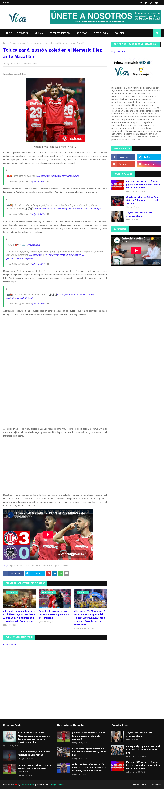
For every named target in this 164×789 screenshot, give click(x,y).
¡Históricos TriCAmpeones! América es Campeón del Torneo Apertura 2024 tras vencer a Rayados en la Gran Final (89, 617)
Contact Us (156, 784)
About (145, 784)
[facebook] (141, 2)
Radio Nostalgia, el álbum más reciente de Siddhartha (34, 753)
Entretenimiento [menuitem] (60, 33)
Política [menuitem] (119, 33)
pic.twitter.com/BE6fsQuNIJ (19, 297)
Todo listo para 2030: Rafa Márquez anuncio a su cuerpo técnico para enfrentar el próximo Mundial (34, 737)
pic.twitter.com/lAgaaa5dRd (65, 175)
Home (6, 2)
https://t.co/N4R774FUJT (83, 294)
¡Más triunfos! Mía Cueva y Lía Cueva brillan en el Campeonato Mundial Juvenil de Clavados (89, 767)
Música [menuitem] (39, 33)
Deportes (29, 565)
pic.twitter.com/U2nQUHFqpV (87, 208)
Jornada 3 (47, 565)
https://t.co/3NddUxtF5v (72, 254)
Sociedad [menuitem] (82, 33)
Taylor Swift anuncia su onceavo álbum (139, 214)
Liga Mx (57, 565)
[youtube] (156, 2)
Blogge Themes (57, 784)
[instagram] (151, 2)
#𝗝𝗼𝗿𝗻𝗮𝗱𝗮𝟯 (33, 244)
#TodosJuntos (43, 175)
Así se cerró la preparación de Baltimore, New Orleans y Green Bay (89, 751)
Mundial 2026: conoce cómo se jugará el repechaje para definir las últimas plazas (143, 184)
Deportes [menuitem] (22, 33)
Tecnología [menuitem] (101, 33)
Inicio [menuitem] (9, 33)
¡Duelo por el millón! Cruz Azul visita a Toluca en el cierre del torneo (142, 200)
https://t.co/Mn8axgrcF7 (59, 208)
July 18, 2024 (38, 181)
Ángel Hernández (13, 63)
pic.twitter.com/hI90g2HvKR (20, 258)
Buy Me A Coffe (118, 51)
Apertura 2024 (16, 565)
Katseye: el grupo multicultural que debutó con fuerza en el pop (143, 749)
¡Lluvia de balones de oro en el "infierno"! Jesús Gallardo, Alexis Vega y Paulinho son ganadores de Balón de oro (19, 616)
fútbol (38, 565)
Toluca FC (23, 43)
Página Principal (10, 43)
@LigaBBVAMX (52, 254)
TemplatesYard (27, 784)
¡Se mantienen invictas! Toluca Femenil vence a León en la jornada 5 (34, 768)
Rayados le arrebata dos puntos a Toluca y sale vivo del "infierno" (54, 614)
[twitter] (146, 2)
